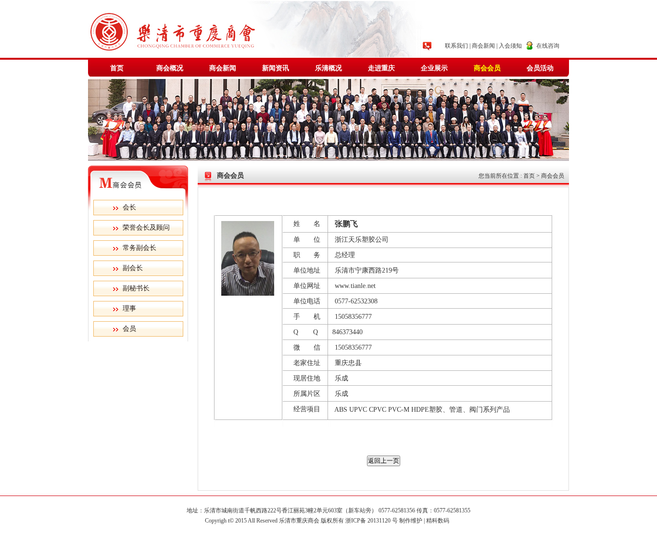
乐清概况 (328, 68)
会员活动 (540, 68)
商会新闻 (483, 45)
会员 (129, 328)
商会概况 (169, 68)
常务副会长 (139, 247)
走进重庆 (381, 68)
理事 (129, 308)
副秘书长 (136, 288)
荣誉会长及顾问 (146, 227)
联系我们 (456, 45)
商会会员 (487, 68)
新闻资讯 (275, 68)
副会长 (133, 268)
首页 (117, 68)
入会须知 (510, 45)
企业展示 (434, 68)
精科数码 (439, 520)
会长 (129, 207)
